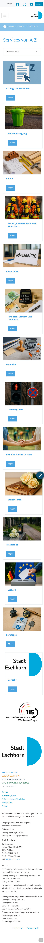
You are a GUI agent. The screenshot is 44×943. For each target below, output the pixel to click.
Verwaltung (21, 26)
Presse (4, 806)
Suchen (39, 4)
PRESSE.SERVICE (9, 786)
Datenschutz (33, 928)
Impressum (17, 928)
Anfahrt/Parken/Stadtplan (13, 799)
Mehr (10, 98)
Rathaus (12, 26)
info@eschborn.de (13, 859)
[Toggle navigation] (4, 15)
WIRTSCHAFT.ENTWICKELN (13, 779)
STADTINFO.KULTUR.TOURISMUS (15, 783)
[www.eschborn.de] (4, 26)
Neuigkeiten (7, 802)
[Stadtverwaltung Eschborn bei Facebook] (17, 4)
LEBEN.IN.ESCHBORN (10, 776)
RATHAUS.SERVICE (9, 772)
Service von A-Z (12, 52)
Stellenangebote (9, 795)
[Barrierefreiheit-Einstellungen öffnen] (40, 475)
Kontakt (9, 3)
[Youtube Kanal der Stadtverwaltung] (31, 4)
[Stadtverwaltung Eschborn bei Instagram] (24, 4)
